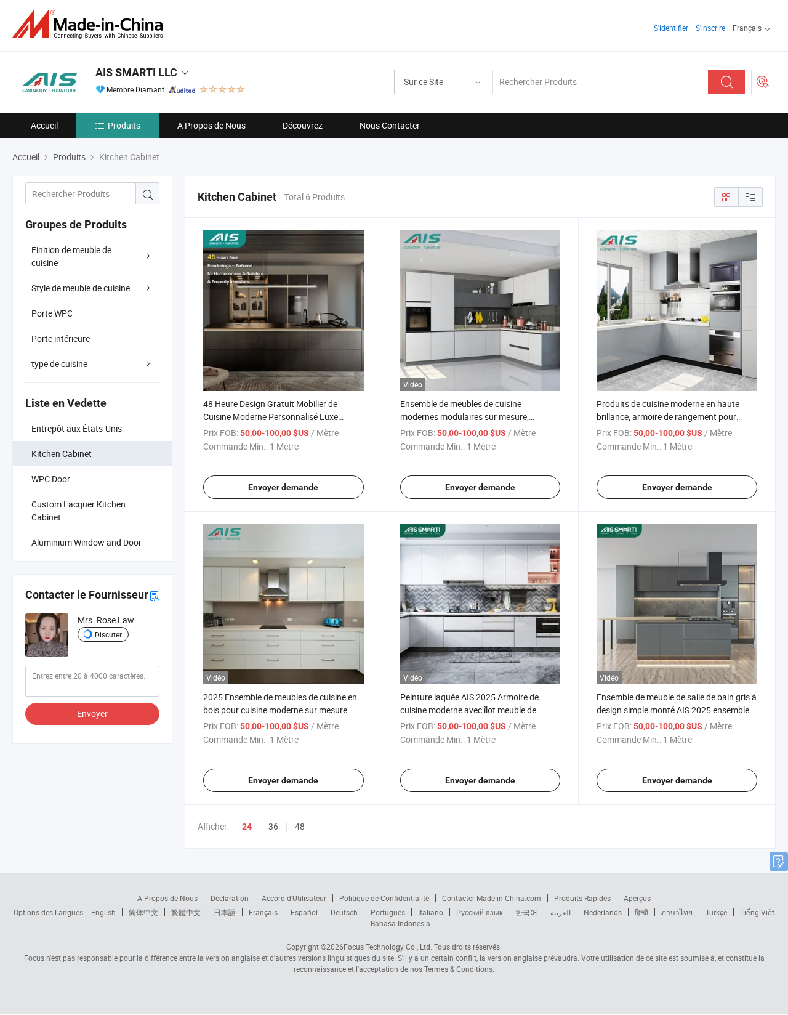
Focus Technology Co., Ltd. (388, 947)
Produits (124, 125)
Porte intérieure (60, 338)
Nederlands (603, 912)
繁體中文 (186, 912)
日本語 (225, 912)
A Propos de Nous (211, 125)
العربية (560, 912)
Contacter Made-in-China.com (491, 898)
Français (263, 912)
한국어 (526, 912)
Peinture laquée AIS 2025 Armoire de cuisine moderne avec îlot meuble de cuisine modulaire (469, 710)
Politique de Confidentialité (384, 898)
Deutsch (344, 912)
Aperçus (637, 898)
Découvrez (303, 125)
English (103, 912)
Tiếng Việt (757, 912)
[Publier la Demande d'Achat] (762, 82)
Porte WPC (52, 313)
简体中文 (143, 912)
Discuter (108, 634)
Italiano (430, 912)
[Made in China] (91, 24)
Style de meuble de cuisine (80, 288)
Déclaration (230, 898)
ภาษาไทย (677, 912)
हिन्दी (641, 912)
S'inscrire (710, 28)
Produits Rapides (582, 898)
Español (304, 912)
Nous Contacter (390, 125)
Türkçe (716, 912)
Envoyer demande (283, 487)
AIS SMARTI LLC (136, 72)
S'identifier (671, 28)
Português (388, 912)
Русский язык (479, 912)
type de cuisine (59, 364)
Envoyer (92, 713)
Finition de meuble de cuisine (71, 256)
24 (247, 826)
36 (273, 826)
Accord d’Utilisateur (294, 898)
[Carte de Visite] (154, 595)
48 (300, 826)
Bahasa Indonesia (400, 923)
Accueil (44, 125)
